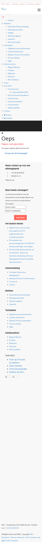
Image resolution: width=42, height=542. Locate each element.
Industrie (11, 39)
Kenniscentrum (10, 64)
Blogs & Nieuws (14, 67)
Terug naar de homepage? (16, 153)
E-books (11, 70)
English (37, 4)
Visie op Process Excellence (18, 95)
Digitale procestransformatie (19, 48)
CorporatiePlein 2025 (20, 92)
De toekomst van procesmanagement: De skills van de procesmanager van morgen (22, 243)
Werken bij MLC (14, 108)
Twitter (8, 115)
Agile (10, 61)
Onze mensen (13, 98)
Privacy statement (18, 537)
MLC (32, 534)
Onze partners (13, 105)
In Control (13, 281)
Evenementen (13, 89)
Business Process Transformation (22, 278)
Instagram (30, 4)
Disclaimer (5, 537)
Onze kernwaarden (15, 101)
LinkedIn (15, 4)
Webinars (11, 73)
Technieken (8, 45)
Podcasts (11, 76)
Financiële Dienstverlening (18, 26)
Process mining (13, 58)
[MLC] (4, 9)
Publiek (10, 33)
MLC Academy (13, 80)
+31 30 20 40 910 (12, 528)
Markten (7, 23)
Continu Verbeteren (15, 51)
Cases (6, 83)
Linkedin (8, 118)
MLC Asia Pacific (14, 42)
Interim (10, 20)
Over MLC (8, 86)
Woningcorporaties (15, 30)
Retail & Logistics (14, 36)
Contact (7, 111)
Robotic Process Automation (19, 55)
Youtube (22, 4)
